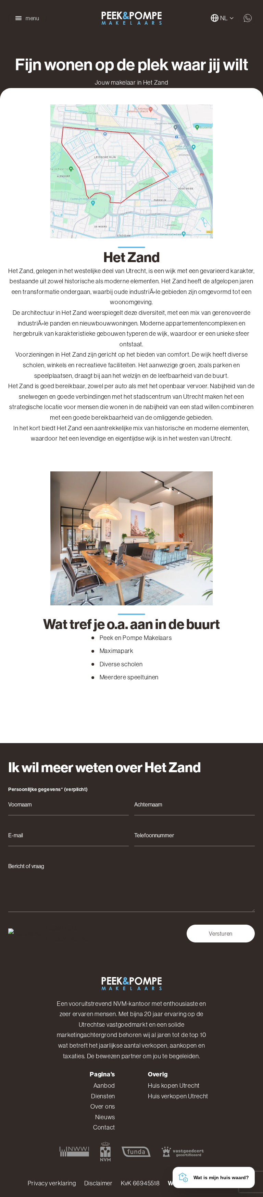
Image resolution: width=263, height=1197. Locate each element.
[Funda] (136, 1151)
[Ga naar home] (131, 18)
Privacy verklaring (52, 1183)
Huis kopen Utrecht (174, 1085)
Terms (79, 938)
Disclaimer (98, 1183)
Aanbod (104, 1085)
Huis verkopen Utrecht (178, 1096)
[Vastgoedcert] (183, 1151)
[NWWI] (74, 1151)
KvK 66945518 (140, 1183)
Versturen (221, 933)
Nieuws (105, 1117)
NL (224, 18)
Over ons (102, 1106)
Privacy (56, 938)
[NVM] (105, 1151)
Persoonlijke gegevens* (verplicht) (48, 789)
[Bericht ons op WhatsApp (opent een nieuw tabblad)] (247, 18)
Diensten (103, 1096)
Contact (104, 1127)
